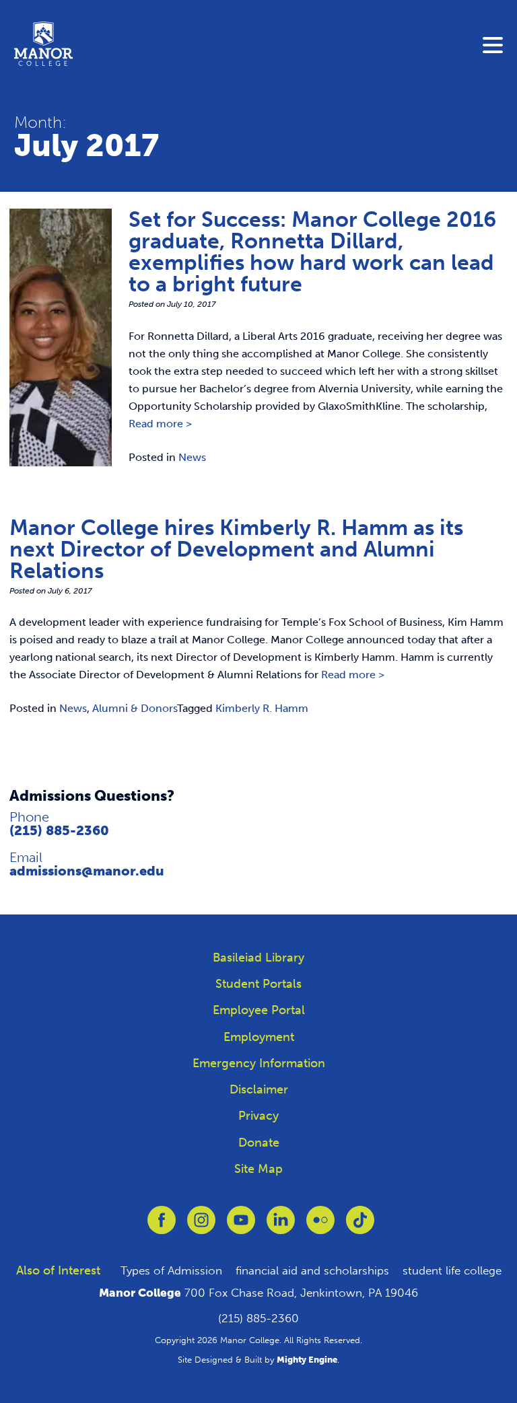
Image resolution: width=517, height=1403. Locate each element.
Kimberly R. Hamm (261, 708)
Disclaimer (259, 1089)
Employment (258, 1037)
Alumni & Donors (134, 708)
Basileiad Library (258, 957)
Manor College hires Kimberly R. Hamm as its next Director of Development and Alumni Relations (236, 549)
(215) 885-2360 (59, 830)
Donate (258, 1142)
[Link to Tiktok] (360, 1227)
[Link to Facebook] (161, 1227)
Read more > (160, 423)
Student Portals (258, 983)
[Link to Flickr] (320, 1227)
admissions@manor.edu (86, 871)
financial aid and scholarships (312, 1270)
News (192, 457)
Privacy (258, 1115)
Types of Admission (171, 1270)
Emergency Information (259, 1063)
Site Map (258, 1168)
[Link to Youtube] (241, 1227)
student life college (452, 1270)
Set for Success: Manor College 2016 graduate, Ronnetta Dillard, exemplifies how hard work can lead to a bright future (312, 252)
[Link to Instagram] (201, 1227)
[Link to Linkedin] (281, 1227)
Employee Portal (259, 1010)
